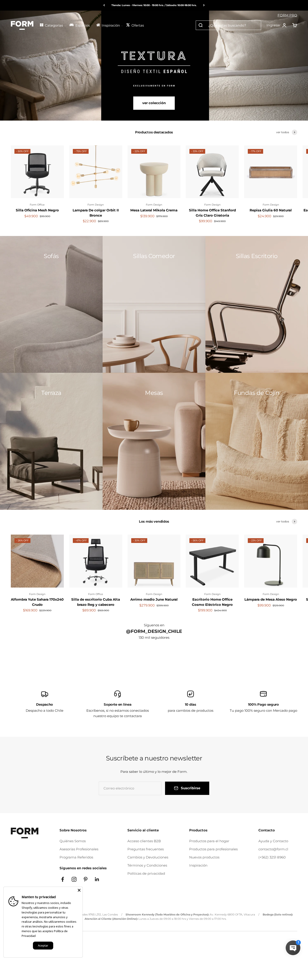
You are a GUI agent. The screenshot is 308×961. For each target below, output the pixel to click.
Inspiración (198, 865)
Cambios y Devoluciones (147, 857)
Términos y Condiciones (147, 865)
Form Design (95, 204)
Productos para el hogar (209, 841)
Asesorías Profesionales (79, 849)
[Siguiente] (204, 5)
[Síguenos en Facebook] (63, 879)
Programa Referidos (76, 857)
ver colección (154, 103)
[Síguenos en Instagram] (74, 879)
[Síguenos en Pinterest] (86, 879)
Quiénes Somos (73, 841)
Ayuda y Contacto (273, 841)
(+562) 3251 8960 (272, 857)
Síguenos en (154, 625)
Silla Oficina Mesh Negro (37, 210)
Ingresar (277, 25)
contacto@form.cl (273, 849)
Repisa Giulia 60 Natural (271, 210)
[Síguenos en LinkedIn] (97, 879)
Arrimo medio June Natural (154, 599)
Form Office (37, 204)
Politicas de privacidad (146, 873)
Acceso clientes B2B (144, 841)
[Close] (79, 890)
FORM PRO (287, 15)
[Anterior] (104, 5)
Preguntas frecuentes (145, 849)
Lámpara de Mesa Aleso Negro (270, 599)
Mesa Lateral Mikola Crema (153, 210)
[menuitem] (53, 25)
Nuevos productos (204, 857)
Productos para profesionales (213, 849)
